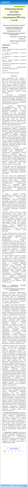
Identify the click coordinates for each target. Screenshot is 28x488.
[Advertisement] (14, 469)
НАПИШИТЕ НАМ (5, 485)
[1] (16, 388)
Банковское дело (19, 6)
